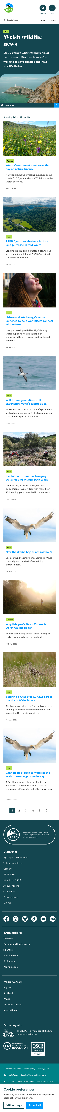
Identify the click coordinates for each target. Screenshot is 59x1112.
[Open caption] (56, 105)
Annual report (11, 885)
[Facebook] (6, 919)
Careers (7, 868)
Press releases (10, 897)
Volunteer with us (12, 863)
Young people (10, 967)
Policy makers (10, 955)
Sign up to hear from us (15, 857)
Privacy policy (43, 1068)
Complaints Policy (11, 1075)
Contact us (9, 891)
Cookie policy (29, 1068)
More (34, 1034)
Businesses (9, 961)
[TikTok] (34, 919)
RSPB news (9, 874)
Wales (6, 999)
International (10, 1010)
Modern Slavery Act (26, 1081)
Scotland (8, 993)
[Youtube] (43, 919)
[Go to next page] (47, 810)
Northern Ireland (12, 1004)
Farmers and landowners (16, 944)
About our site (9, 1081)
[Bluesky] (25, 919)
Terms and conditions (12, 1068)
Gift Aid (7, 903)
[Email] (53, 919)
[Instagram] (15, 919)
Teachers (8, 938)
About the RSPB (12, 880)
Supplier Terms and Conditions (33, 1075)
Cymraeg (52, 20)
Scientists (8, 949)
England (7, 987)
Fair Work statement (45, 1081)
